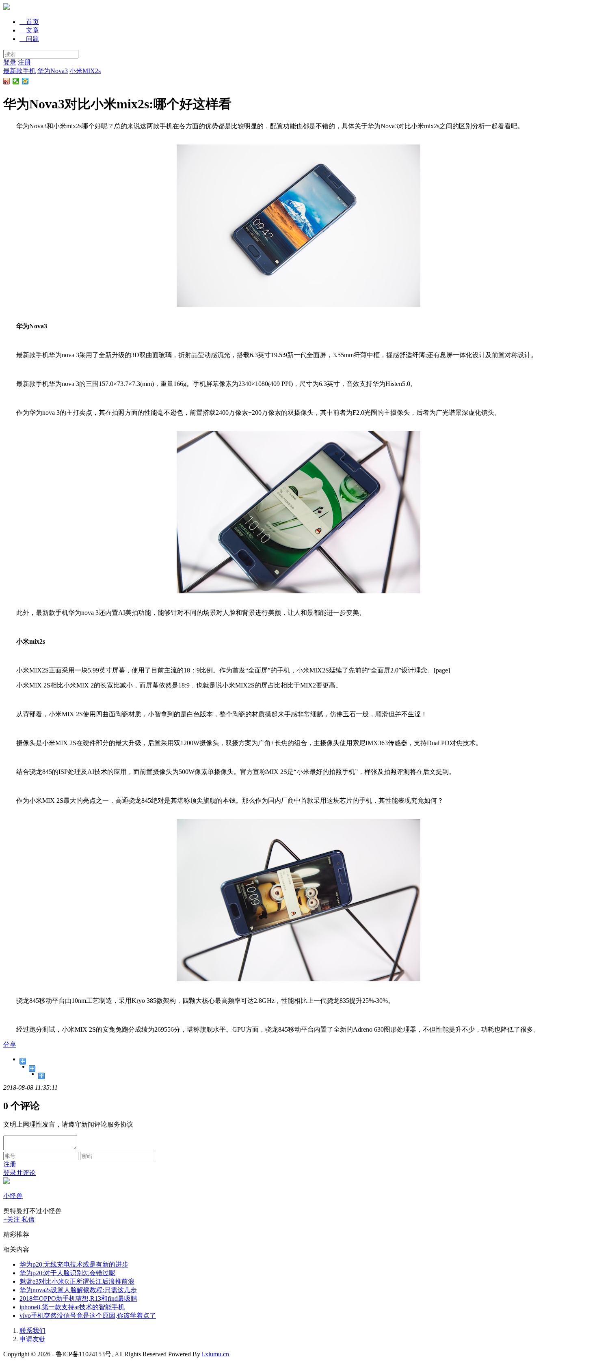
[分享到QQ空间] (25, 81)
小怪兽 (13, 1195)
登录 (9, 62)
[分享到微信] (16, 81)
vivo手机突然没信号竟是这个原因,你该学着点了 (87, 1315)
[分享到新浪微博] (6, 81)
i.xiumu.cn (215, 1354)
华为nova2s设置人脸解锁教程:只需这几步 (78, 1290)
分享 (9, 1044)
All (119, 1354)
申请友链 (32, 1339)
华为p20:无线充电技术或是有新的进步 (73, 1264)
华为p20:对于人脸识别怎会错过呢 (67, 1272)
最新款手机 (19, 70)
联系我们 (32, 1330)
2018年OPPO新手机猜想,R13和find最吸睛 (78, 1298)
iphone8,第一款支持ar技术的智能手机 (72, 1307)
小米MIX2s (85, 70)
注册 (24, 62)
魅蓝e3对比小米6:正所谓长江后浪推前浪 (76, 1281)
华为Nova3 (52, 70)
